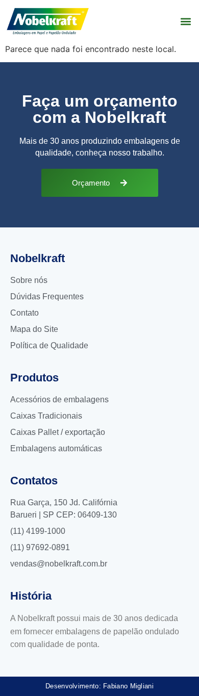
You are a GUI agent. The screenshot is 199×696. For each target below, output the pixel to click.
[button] (185, 21)
